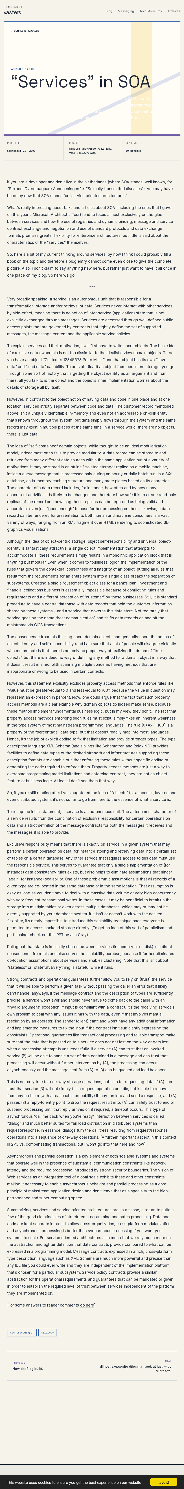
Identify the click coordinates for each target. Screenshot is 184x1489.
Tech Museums (151, 11)
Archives (173, 11)
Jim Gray (78, 935)
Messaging (126, 11)
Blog (109, 11)
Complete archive (25, 30)
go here (87, 1305)
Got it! (164, 1482)
